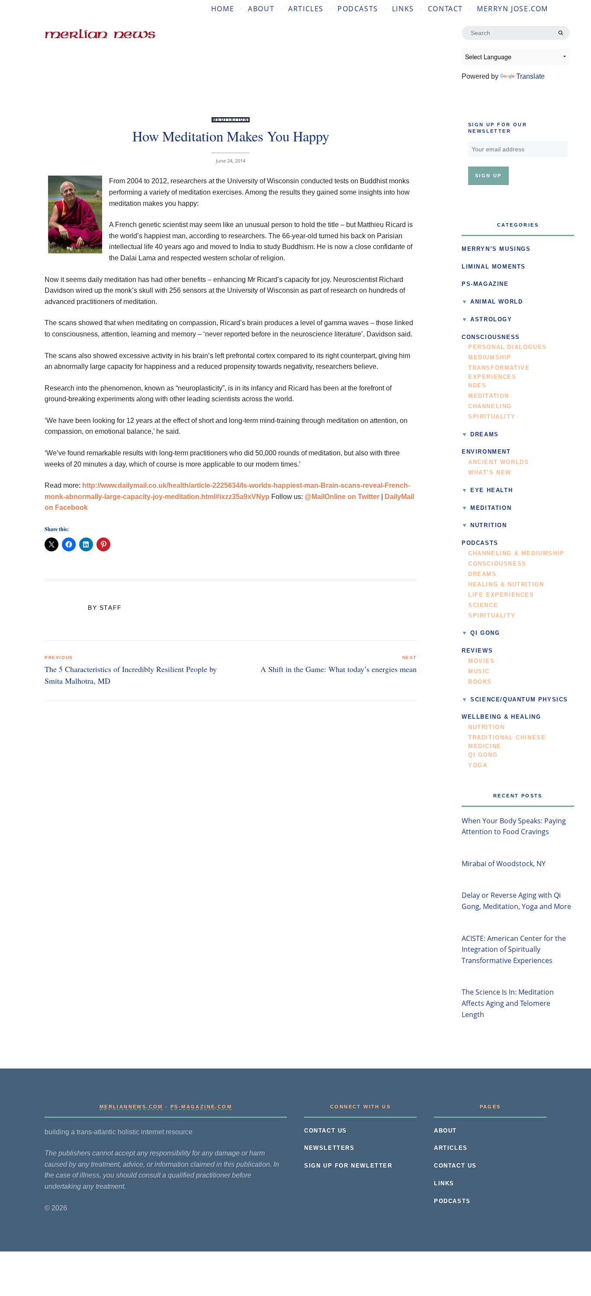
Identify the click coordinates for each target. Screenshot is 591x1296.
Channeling (490, 406)
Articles (306, 8)
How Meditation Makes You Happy (230, 136)
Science (483, 605)
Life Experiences (501, 595)
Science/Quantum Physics (519, 700)
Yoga (477, 765)
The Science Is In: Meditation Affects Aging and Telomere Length (508, 1003)
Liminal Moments (494, 267)
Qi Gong (485, 633)
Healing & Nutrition (506, 585)
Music (479, 672)
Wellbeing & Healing (501, 717)
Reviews (477, 651)
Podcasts (357, 8)
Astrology (491, 320)
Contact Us (325, 1131)
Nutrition (488, 525)
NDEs (477, 386)
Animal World (496, 302)
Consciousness (491, 337)
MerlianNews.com (131, 1106)
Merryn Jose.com (512, 8)
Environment (486, 452)
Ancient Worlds (498, 462)
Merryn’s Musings (496, 249)
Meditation (230, 120)
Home (222, 8)
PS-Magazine (485, 284)
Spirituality (491, 417)
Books (480, 682)
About (261, 8)
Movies (481, 661)
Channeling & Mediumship (516, 553)
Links (403, 8)
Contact (445, 8)
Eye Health (491, 490)
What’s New (489, 473)
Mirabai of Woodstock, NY (504, 863)
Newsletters (329, 1148)
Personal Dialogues (507, 347)
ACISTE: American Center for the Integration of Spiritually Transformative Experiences (514, 949)
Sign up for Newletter (348, 1166)
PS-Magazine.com (201, 1106)
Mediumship (489, 358)
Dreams (484, 435)
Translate (530, 76)
